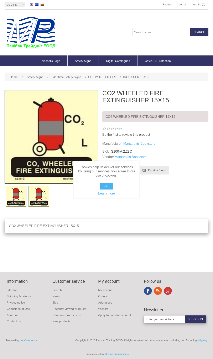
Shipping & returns (19, 296)
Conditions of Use (18, 308)
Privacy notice (16, 302)
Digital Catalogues (118, 61)
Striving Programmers (117, 354)
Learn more (106, 193)
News (56, 296)
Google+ (168, 291)
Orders (102, 296)
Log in (182, 4)
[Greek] (36, 4)
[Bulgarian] (42, 4)
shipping (202, 340)
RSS (158, 291)
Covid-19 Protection (158, 61)
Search (57, 290)
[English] (31, 4)
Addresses (105, 302)
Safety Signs (83, 61)
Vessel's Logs (51, 61)
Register (167, 4)
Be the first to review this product (126, 134)
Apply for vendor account (114, 315)
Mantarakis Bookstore (139, 143)
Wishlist (103, 308)
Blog (55, 302)
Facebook (148, 291)
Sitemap (12, 290)
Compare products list (66, 315)
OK (106, 186)
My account (105, 290)
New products (61, 321)
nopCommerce (28, 340)
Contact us (14, 321)
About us (12, 315)
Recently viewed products (69, 308)
